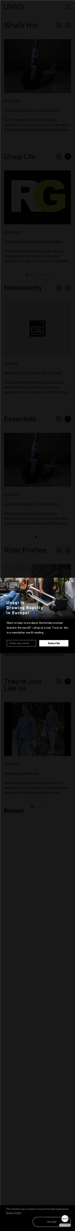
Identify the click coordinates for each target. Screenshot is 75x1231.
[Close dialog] (72, 581)
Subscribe (54, 643)
